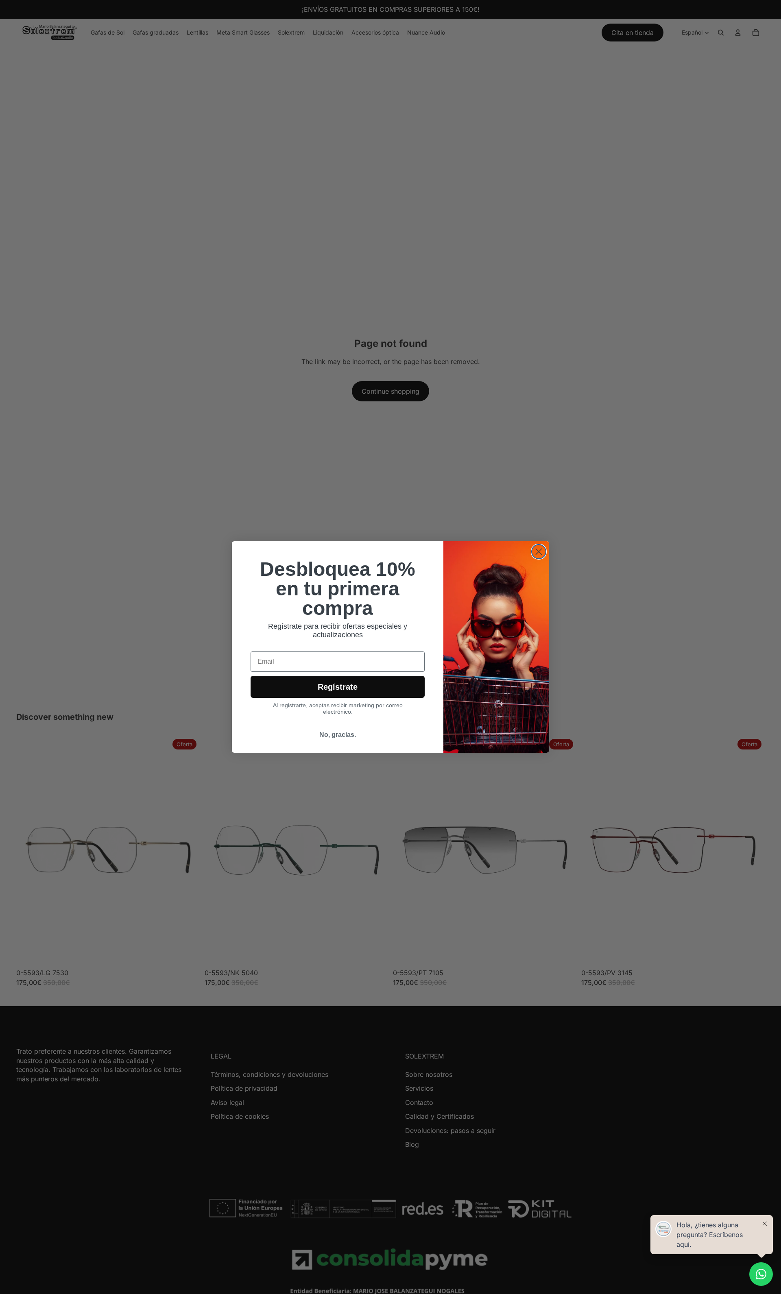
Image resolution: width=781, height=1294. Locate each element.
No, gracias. (337, 734)
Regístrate (338, 686)
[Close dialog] (539, 552)
